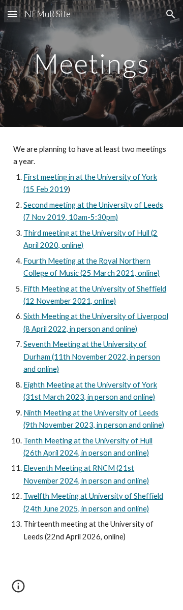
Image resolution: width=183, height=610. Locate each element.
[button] (12, 14)
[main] (91, 63)
